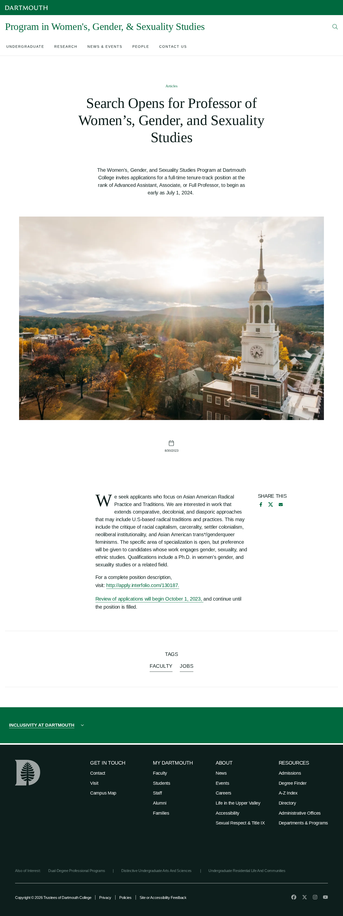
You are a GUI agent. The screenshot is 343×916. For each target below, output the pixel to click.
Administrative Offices (300, 813)
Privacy (105, 897)
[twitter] (304, 897)
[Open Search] (335, 26)
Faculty (160, 773)
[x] (270, 504)
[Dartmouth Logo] (26, 7)
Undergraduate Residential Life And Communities (246, 870)
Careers (223, 793)
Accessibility (227, 813)
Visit (94, 783)
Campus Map (103, 793)
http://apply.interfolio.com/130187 (142, 585)
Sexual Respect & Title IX (240, 822)
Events (222, 783)
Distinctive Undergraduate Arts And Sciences (157, 870)
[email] (281, 504)
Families (161, 813)
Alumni (159, 803)
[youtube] (325, 897)
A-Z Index (288, 793)
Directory (287, 803)
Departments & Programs (303, 822)
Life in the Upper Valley (238, 803)
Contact (97, 773)
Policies (125, 897)
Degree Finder (293, 783)
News (221, 773)
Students (161, 783)
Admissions (290, 773)
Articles (171, 86)
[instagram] (315, 897)
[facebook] (260, 505)
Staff (157, 793)
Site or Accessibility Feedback (163, 897)
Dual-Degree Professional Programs (76, 870)
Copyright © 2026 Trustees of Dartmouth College (53, 897)
